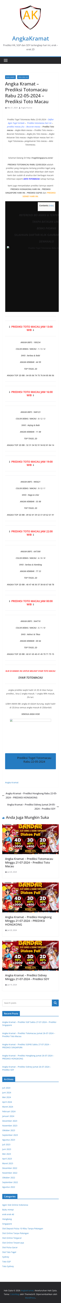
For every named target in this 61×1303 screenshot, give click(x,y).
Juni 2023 (6, 1149)
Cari (55, 1002)
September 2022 (10, 1182)
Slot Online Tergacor (12, 1238)
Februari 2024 (8, 1111)
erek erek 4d (23, 77)
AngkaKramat (30, 38)
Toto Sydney (8, 1266)
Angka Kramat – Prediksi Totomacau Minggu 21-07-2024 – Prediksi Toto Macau (29, 862)
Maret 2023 (7, 1163)
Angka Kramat (26, 107)
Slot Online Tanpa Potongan (15, 1233)
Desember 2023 (9, 1120)
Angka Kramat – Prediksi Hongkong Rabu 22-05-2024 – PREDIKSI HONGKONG (31, 795)
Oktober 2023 (8, 1130)
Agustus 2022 (8, 1187)
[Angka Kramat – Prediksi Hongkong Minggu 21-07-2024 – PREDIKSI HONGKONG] (30, 884)
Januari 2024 (8, 1116)
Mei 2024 (6, 1097)
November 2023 (9, 1125)
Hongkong (7, 1219)
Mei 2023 (6, 1154)
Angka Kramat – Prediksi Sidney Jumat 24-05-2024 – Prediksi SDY (31, 806)
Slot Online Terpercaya (13, 1242)
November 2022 (9, 1172)
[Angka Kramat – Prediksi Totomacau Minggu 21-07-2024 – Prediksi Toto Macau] (30, 826)
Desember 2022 (9, 1168)
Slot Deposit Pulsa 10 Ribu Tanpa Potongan (22, 1228)
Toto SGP (6, 1261)
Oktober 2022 (8, 1177)
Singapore (7, 1223)
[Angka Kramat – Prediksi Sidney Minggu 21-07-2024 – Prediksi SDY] (30, 942)
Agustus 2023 (8, 1139)
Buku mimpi (10, 77)
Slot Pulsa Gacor (10, 1247)
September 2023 (10, 1135)
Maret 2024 (7, 1106)
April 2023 (7, 1158)
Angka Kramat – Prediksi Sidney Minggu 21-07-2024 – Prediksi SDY (27, 977)
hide (51, 205)
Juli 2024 (6, 1087)
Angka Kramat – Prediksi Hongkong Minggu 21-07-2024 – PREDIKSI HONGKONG (28, 920)
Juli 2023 (6, 1144)
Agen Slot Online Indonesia (15, 1205)
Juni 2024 (6, 1092)
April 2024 (7, 1102)
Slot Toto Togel (9, 1252)
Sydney (5, 1256)
